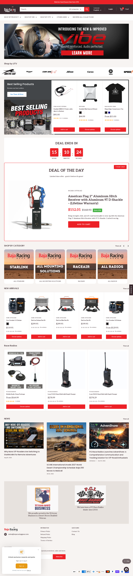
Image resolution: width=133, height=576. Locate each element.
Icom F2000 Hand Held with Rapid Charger (103, 394)
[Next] (128, 107)
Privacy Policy (45, 531)
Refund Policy (45, 534)
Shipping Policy (46, 537)
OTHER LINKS (62, 17)
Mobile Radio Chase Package (15, 394)
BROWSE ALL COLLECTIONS (83, 17)
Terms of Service (46, 540)
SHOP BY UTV (45, 17)
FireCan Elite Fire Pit (62, 320)
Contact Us (75, 531)
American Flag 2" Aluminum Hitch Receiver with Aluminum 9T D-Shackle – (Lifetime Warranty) (95, 200)
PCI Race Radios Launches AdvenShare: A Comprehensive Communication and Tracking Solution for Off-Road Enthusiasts (108, 455)
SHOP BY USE (29, 17)
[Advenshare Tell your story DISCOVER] (66, 41)
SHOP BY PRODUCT (11, 17)
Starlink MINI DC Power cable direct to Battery (63, 110)
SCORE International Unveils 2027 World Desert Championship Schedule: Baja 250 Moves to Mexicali (65, 468)
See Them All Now (16, 94)
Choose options (90, 130)
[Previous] (124, 246)
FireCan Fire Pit (86, 320)
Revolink (82, 106)
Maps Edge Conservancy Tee (114, 109)
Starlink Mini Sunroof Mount (88, 109)
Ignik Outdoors (11, 318)
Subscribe (59, 557)
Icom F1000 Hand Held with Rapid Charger (62, 394)
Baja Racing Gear (110, 106)
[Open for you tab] (126, 569)
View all (118, 246)
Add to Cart (83, 224)
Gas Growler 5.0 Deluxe (14, 320)
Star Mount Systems (60, 106)
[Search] (86, 9)
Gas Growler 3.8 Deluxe (113, 320)
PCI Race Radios (11, 391)
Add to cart (64, 130)
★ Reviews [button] (131, 290)
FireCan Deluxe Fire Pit (38, 320)
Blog (73, 534)
